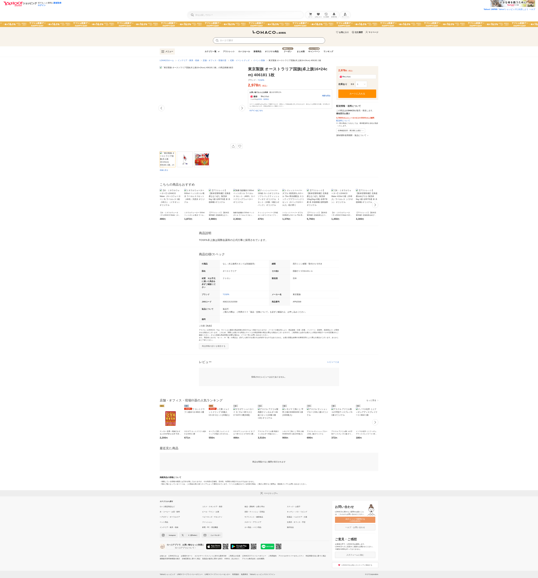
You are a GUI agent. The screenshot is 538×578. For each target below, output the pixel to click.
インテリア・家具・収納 (188, 60)
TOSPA (226, 294)
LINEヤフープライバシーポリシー (190, 574)
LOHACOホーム (167, 60)
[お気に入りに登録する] (239, 146)
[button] (361, 84)
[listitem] (181, 506)
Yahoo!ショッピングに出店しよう (513, 9)
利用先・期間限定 (263, 99)
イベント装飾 (259, 60)
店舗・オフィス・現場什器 (214, 60)
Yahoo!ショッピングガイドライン (262, 574)
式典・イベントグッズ (240, 60)
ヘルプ (532, 9)
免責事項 (244, 574)
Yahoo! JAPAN (490, 9)
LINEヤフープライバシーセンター (217, 574)
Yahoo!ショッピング (167, 574)
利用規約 (235, 574)
